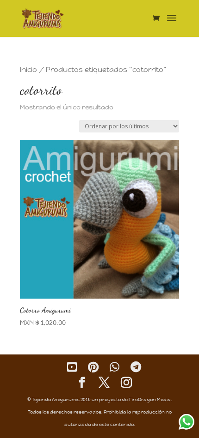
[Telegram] (136, 367)
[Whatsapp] (114, 367)
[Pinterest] (93, 367)
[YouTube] (72, 367)
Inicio (28, 69)
